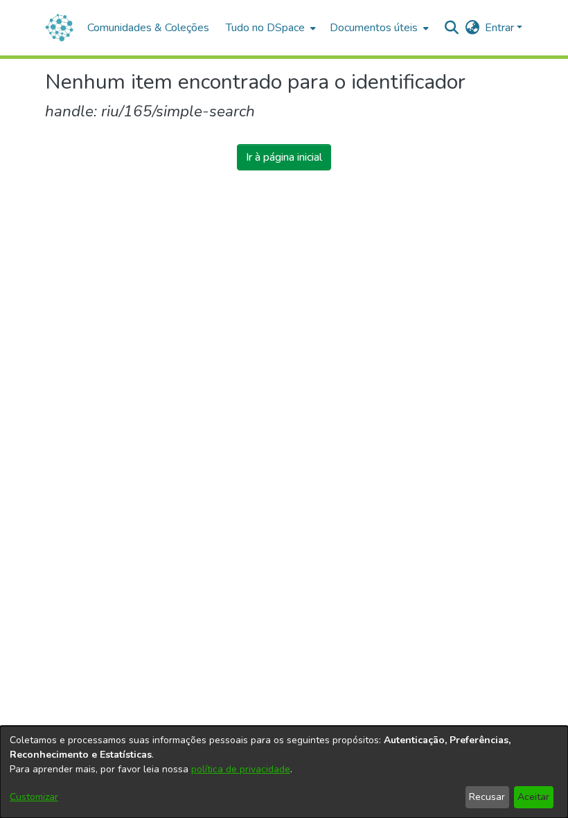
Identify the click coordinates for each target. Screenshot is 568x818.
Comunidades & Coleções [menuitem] (148, 27)
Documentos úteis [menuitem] (374, 27)
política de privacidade (240, 769)
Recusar (487, 796)
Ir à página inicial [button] (284, 157)
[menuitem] (269, 27)
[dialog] (284, 772)
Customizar (34, 796)
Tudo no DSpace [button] (265, 27)
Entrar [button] (501, 27)
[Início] (59, 28)
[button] (451, 27)
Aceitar (533, 796)
